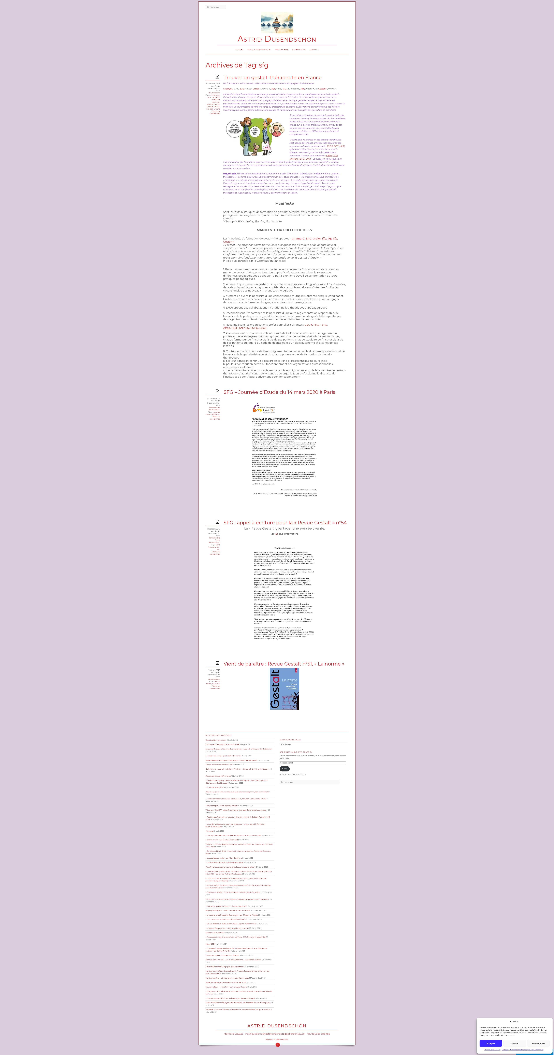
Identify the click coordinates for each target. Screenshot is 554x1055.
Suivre (284, 769)
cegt (218, 95)
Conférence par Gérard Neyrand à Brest (222, 806)
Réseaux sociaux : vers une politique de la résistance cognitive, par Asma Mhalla (237, 792)
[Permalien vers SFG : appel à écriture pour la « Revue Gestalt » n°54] (218, 522)
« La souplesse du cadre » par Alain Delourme (224, 858)
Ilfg (302, 88)
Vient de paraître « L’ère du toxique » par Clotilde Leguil (228, 978)
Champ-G (228, 88)
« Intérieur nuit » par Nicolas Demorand (222, 840)
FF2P (217, 97)
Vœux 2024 (210, 944)
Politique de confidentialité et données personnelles (522, 1050)
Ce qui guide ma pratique (216, 740)
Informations (214, 407)
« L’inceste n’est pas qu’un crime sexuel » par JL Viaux (227, 928)
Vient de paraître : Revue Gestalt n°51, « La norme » (284, 664)
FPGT (336, 146)
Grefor (217, 106)
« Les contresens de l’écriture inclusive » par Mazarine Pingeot (230, 998)
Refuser (514, 1043)
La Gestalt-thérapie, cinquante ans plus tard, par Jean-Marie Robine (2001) (236, 799)
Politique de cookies (492, 1050)
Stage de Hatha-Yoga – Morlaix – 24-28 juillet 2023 (226, 982)
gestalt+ (210, 106)
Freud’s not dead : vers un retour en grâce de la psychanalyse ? (231, 867)
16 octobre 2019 (213, 398)
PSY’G (301, 159)
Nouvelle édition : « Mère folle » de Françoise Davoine (226, 987)
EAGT (308, 159)
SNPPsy (293, 159)
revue (217, 547)
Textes (217, 540)
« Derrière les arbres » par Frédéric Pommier (223, 756)
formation (216, 99)
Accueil (239, 49)
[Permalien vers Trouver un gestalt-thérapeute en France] (218, 76)
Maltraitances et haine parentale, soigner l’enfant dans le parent (231, 760)
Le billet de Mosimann (214, 787)
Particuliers (281, 49)
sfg (218, 109)
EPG (242, 88)
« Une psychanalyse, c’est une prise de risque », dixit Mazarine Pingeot (233, 835)
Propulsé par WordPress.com (277, 1039)
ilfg (215, 109)
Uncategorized (214, 92)
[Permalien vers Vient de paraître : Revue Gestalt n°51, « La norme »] (218, 663)
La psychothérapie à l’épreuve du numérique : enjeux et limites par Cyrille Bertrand (239, 749)
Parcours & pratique (259, 49)
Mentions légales (233, 1034)
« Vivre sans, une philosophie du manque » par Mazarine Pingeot (232, 915)
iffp (207, 109)
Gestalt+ (322, 88)
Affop (329, 155)
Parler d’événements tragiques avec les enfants (225, 967)
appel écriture (214, 546)
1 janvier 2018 (214, 670)
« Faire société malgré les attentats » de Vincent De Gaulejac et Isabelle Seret (236, 937)
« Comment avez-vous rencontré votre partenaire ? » (227, 919)
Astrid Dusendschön (277, 39)
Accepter (490, 1043)
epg (213, 97)
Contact (314, 49)
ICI (277, 534)
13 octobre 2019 (213, 529)
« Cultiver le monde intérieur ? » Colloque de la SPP (226, 906)
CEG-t (330, 146)
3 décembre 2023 (213, 84)
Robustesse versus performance (218, 776)
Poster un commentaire (215, 112)
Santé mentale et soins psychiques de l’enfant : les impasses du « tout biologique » (238, 1003)
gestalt (217, 104)
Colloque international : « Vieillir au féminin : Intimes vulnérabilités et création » (237, 769)
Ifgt (330, 238)
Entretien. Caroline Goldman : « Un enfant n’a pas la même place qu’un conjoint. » (239, 1010)
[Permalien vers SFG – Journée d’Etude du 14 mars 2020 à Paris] (218, 391)
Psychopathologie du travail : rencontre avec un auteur (228, 910)
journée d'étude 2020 (213, 413)
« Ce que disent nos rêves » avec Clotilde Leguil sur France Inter (231, 924)
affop (213, 95)
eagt (209, 97)
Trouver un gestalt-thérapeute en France (273, 77)
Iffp (273, 88)
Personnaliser (538, 1043)
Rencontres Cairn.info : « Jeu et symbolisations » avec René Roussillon (233, 960)
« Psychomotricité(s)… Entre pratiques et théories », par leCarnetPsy (233, 892)
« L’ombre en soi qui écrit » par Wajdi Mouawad (224, 862)
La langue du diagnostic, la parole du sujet (222, 744)
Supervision (298, 49)
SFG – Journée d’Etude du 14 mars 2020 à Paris (279, 392)
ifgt (211, 109)
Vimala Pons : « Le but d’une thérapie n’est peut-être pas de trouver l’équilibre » (237, 899)
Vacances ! (210, 831)
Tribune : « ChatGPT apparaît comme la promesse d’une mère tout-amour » (236, 810)
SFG (342, 146)
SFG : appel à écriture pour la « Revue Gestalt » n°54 (285, 522)
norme (209, 683)
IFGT (285, 88)
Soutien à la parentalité (215, 933)
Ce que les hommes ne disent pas (219, 765)
